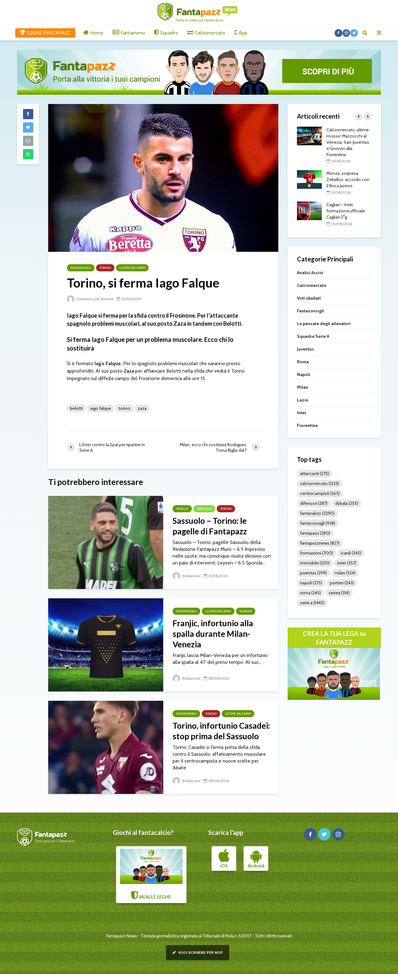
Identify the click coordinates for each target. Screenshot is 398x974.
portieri (342, 583)
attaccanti (314, 473)
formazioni (316, 553)
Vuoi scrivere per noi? (200, 952)
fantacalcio (317, 513)
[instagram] (338, 834)
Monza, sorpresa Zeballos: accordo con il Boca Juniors (347, 179)
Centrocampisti (320, 493)
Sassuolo (204, 509)
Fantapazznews (320, 543)
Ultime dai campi (132, 268)
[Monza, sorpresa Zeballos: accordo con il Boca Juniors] (309, 179)
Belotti (76, 408)
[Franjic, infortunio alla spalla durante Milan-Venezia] (105, 644)
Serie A (312, 602)
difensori (313, 503)
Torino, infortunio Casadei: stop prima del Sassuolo (221, 731)
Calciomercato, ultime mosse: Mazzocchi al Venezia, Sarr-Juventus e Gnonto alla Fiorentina (347, 142)
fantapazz (315, 533)
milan (345, 573)
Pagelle (182, 509)
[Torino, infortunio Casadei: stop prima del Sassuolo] (105, 747)
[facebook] (310, 834)
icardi (351, 553)
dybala (346, 503)
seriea (339, 593)
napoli (311, 583)
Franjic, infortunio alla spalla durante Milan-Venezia (213, 633)
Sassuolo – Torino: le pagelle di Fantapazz (210, 526)
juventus (313, 573)
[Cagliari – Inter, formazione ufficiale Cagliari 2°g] (309, 210)
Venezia (245, 611)
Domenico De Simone (94, 299)
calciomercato (319, 483)
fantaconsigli (317, 523)
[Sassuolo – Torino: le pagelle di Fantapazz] (105, 542)
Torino (105, 268)
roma (310, 593)
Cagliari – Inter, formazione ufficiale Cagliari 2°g (345, 211)
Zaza (142, 408)
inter (346, 563)
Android (256, 866)
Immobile (315, 563)
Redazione (191, 575)
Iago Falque (100, 408)
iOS (224, 866)
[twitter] (324, 834)
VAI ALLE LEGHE (154, 897)
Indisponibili (80, 268)
